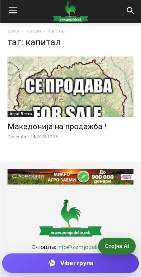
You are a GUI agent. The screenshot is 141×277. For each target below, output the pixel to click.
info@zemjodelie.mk (83, 246)
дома (13, 31)
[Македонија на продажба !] (70, 86)
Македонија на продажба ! (57, 126)
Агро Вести (21, 113)
